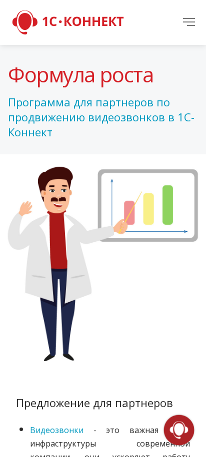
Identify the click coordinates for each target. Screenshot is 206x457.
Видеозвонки (57, 430)
